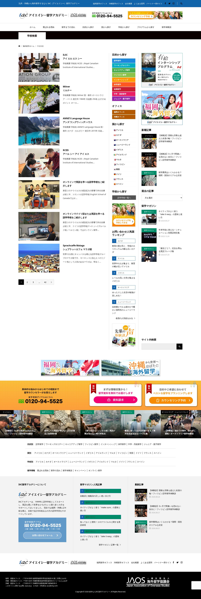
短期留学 (117, 89)
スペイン (119, 184)
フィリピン (120, 164)
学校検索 (32, 35)
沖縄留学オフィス (116, 3)
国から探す (106, 27)
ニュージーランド (123, 145)
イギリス (119, 150)
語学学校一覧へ (124, 197)
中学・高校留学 (120, 94)
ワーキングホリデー (122, 65)
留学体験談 (166, 27)
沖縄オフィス (119, 117)
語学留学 (117, 60)
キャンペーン (80, 470)
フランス (119, 179)
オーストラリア (122, 140)
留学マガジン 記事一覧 (109, 544)
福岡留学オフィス (100, 3)
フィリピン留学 (120, 75)
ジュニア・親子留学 (122, 99)
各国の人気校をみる (124, 318)
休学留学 (117, 84)
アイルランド (121, 154)
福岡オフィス (119, 112)
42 (45, 282)
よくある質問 (139, 3)
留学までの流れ (68, 27)
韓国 (118, 169)
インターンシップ (121, 80)
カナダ (118, 135)
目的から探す (88, 27)
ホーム (32, 27)
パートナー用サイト (154, 3)
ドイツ (118, 174)
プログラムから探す (145, 27)
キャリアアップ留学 (122, 70)
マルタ (118, 159)
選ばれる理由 (48, 27)
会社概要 (128, 3)
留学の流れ (55, 470)
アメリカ (119, 130)
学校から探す (124, 27)
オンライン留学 (95, 470)
